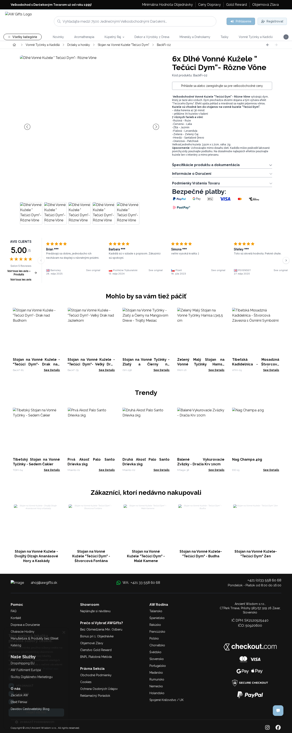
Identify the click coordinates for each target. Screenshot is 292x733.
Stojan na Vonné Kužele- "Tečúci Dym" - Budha (201, 553)
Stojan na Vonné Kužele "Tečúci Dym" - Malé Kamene (146, 556)
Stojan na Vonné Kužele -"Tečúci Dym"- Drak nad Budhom (36, 364)
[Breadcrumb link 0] (14, 44)
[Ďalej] (286, 260)
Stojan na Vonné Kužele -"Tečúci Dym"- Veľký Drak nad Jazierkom (91, 364)
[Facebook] (278, 728)
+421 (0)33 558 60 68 (264, 580)
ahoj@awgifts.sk (44, 582)
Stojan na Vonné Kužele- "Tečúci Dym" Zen (255, 553)
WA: (141, 582)
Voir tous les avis (20, 279)
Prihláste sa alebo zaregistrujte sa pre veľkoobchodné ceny (222, 86)
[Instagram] (267, 728)
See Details (52, 370)
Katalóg (16, 645)
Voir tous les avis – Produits (18, 272)
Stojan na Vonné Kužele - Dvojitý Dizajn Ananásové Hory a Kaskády (36, 556)
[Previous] (267, 44)
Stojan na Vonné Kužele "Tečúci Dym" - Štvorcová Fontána (91, 556)
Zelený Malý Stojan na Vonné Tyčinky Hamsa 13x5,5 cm (200, 364)
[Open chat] (278, 710)
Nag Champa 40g (247, 459)
